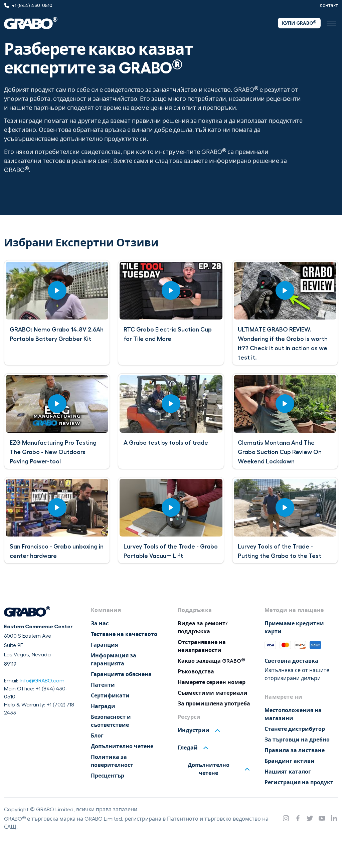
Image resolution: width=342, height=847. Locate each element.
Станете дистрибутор (295, 729)
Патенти (103, 685)
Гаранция (104, 645)
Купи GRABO (299, 22)
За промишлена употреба (214, 703)
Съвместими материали (212, 693)
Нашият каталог (288, 772)
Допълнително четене (122, 746)
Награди (103, 706)
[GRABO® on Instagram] (286, 818)
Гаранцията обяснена (121, 674)
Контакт (329, 5)
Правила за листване (295, 750)
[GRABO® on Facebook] (298, 818)
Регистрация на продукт (299, 782)
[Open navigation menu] (331, 23)
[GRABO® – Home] (30, 23)
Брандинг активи (290, 761)
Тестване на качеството (124, 634)
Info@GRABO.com (42, 680)
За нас (100, 623)
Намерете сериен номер (211, 682)
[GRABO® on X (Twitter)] (310, 818)
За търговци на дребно (297, 740)
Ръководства (196, 671)
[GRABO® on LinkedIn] (334, 818)
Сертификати (110, 695)
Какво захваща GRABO (211, 661)
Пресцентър (107, 776)
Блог (97, 735)
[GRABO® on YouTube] (322, 818)
